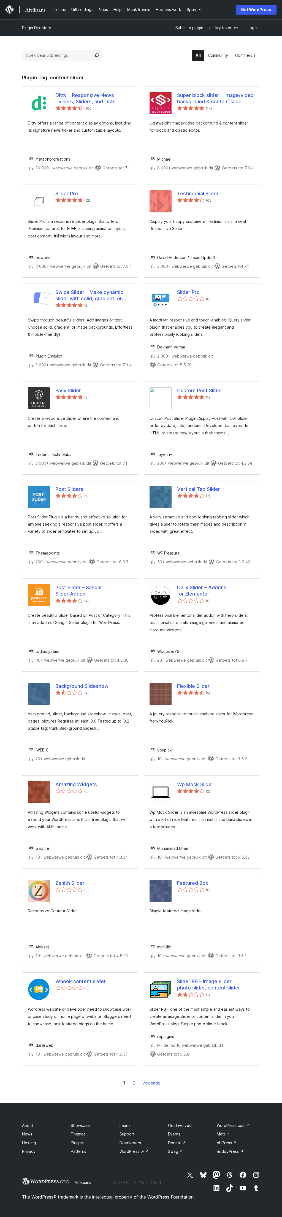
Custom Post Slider (199, 390)
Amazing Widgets (76, 784)
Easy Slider (68, 390)
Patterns (78, 1151)
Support (127, 1134)
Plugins (77, 1142)
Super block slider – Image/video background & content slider (215, 98)
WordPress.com (233, 1125)
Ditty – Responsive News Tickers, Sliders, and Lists (85, 98)
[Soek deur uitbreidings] (96, 55)
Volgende (151, 1083)
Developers (130, 1142)
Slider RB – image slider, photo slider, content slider (208, 984)
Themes (78, 1134)
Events (174, 1134)
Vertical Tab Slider (198, 489)
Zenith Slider (70, 883)
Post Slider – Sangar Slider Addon (78, 591)
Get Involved (180, 1125)
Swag (175, 1151)
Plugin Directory (36, 27)
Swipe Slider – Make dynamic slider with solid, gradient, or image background (89, 295)
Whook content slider (80, 981)
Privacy (29, 1151)
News (27, 1134)
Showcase (80, 1125)
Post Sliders (69, 489)
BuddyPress (230, 1151)
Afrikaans (83, 1182)
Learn (125, 1125)
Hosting (29, 1142)
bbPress (227, 1142)
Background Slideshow (82, 686)
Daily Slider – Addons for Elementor (201, 591)
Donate (177, 1142)
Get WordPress (256, 9)
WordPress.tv (134, 1151)
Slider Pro (66, 193)
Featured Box (192, 883)
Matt (223, 1134)
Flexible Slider (193, 686)
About (27, 1125)
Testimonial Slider (198, 193)
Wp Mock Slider (195, 784)
